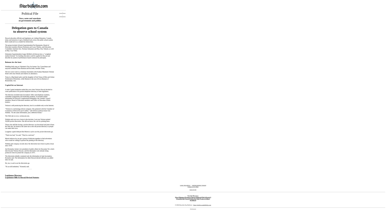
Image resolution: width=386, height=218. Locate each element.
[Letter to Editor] (205, 199)
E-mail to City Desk (193, 187)
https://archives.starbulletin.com (202, 205)
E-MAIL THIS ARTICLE (185, 185)
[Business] (182, 197)
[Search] (187, 199)
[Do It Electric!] (206, 197)
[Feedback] (193, 200)
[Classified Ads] (180, 199)
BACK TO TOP (193, 189)
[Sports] (193, 197)
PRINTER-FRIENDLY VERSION (199, 185)
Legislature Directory (13, 175)
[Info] (198, 199)
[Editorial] (199, 197)
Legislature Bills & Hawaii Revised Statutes (22, 177)
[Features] (188, 197)
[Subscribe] (193, 199)
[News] (177, 197)
